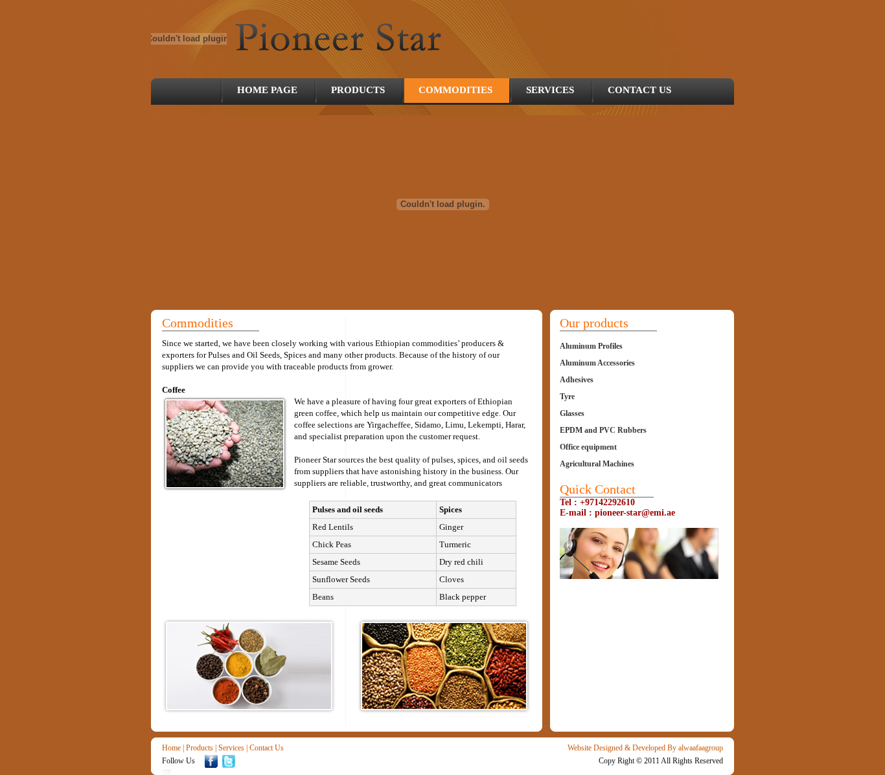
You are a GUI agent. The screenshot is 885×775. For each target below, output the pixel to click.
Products (199, 747)
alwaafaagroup (700, 747)
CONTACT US (639, 90)
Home (171, 747)
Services (231, 747)
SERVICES (550, 90)
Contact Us (266, 747)
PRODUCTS (358, 90)
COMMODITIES (455, 90)
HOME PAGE (267, 90)
